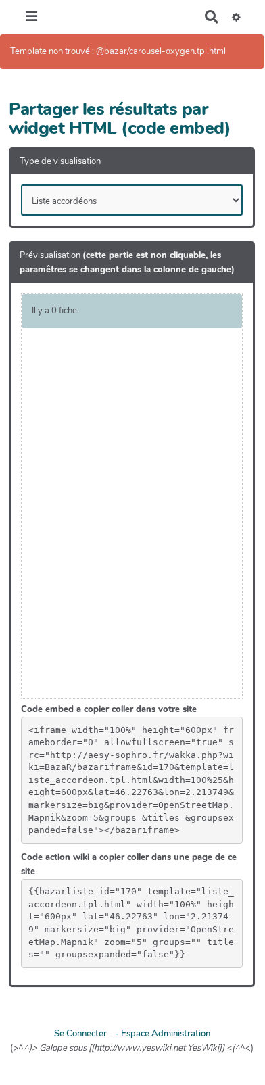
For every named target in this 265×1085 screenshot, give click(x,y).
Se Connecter (80, 1034)
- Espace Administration (162, 1034)
